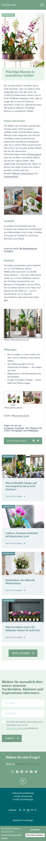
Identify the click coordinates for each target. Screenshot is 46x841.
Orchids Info (9, 4)
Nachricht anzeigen (14, 496)
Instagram (9, 428)
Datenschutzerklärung (16, 728)
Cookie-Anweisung (23, 796)
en (24, 810)
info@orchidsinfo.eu (27, 764)
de (28, 810)
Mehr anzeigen (21, 653)
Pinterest (34, 428)
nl (20, 810)
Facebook (19, 428)
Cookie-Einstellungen (23, 799)
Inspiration (8, 15)
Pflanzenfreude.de (20, 416)
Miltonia (16, 173)
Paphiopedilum (11, 177)
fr (32, 810)
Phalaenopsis (34, 154)
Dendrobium (27, 173)
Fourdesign (27, 820)
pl (36, 810)
